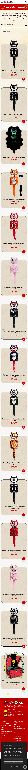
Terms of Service (18, 740)
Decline (13, 762)
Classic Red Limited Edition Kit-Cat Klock (14, 244)
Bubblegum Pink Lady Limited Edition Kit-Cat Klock (14, 288)
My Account (4, 721)
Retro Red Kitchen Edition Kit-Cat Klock (14, 551)
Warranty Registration (19, 728)
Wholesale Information (6, 731)
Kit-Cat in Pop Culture (6, 725)
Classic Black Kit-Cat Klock (14, 115)
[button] (2, 2)
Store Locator (4, 733)
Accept (13, 759)
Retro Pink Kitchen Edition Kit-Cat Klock (14, 595)
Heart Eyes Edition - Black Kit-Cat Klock (14, 332)
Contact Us (3, 735)
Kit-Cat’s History (5, 723)
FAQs (2, 729)
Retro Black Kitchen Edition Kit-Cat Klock (14, 639)
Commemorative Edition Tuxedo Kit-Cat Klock (14, 419)
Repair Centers (17, 736)
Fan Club (3, 727)
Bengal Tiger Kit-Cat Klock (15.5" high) (14, 463)
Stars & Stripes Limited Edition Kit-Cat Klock (14, 507)
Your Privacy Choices (6, 737)
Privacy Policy (16, 755)
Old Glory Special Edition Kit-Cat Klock (14, 375)
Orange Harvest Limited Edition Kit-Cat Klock (14, 200)
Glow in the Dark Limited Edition (14, 157)
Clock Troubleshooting (19, 730)
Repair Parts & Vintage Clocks (19, 733)
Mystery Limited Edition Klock (14, 682)
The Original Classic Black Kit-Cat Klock (14, 71)
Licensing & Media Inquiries (18, 722)
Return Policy (17, 724)
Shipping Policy (17, 738)
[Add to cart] (23, 79)
